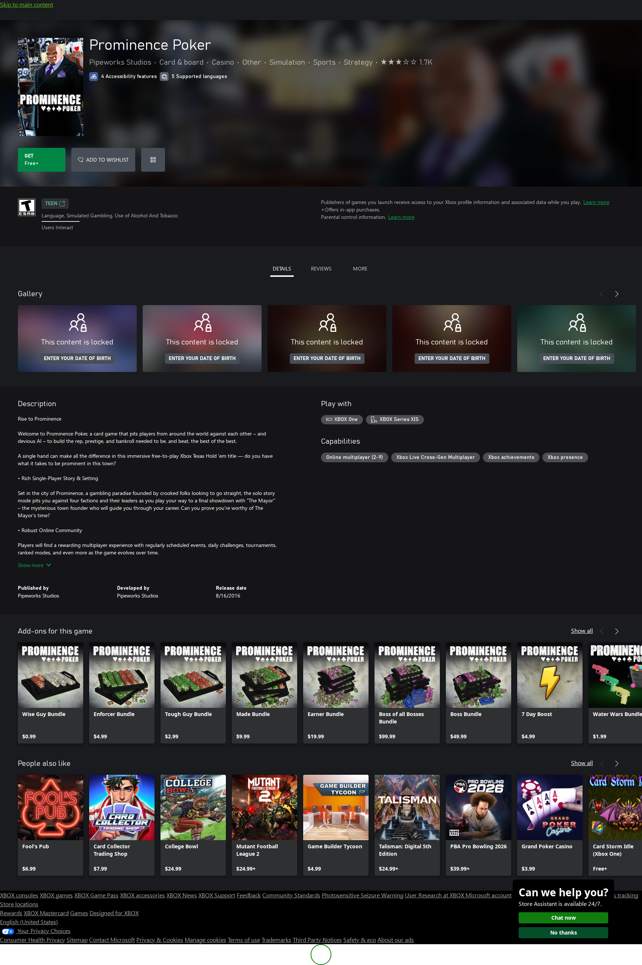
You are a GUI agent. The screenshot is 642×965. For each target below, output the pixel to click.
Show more (30, 565)
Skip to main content (26, 4)
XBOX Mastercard (46, 913)
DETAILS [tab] (282, 268)
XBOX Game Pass (96, 895)
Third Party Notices (317, 939)
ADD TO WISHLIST (107, 159)
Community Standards (291, 895)
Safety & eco (359, 939)
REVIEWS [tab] (321, 268)
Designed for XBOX (114, 913)
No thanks (563, 932)
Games (79, 913)
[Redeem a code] (153, 160)
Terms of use (244, 939)
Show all (582, 630)
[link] (50, 693)
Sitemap (77, 939)
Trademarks (276, 939)
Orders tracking (618, 895)
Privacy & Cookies (159, 939)
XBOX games (56, 895)
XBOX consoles (19, 895)
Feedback (249, 895)
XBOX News (181, 895)
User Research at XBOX (435, 895)
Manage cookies (205, 939)
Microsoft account (489, 895)
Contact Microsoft (112, 939)
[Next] (616, 294)
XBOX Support (216, 895)
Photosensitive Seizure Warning (362, 895)
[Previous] (601, 294)
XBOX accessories (142, 895)
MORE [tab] (360, 268)
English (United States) (29, 922)
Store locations (19, 904)
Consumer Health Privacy (32, 939)
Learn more (596, 201)
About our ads (395, 939)
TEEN (51, 203)
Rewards (11, 913)
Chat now (563, 917)
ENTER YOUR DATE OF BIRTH (77, 358)
